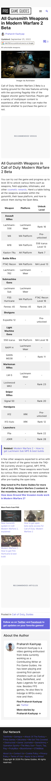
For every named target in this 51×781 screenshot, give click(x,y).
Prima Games (9, 739)
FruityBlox (13, 748)
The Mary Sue (27, 745)
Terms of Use (17, 756)
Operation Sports (11, 745)
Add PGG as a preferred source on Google (19, 43)
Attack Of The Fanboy (34, 736)
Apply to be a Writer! (34, 756)
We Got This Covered (38, 739)
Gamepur (18, 736)
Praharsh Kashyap (15, 33)
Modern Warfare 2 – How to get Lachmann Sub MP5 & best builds (24, 449)
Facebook (36, 622)
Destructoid (10, 742)
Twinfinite (7, 736)
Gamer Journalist (25, 742)
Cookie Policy (32, 753)
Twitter (22, 622)
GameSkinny (40, 742)
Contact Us (19, 753)
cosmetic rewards (17, 189)
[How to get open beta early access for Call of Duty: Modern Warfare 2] (34, 516)
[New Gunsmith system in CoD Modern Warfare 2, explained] (11, 516)
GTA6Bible (38, 748)
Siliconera (21, 739)
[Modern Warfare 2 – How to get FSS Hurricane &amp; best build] (11, 541)
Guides (29, 614)
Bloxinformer (26, 748)
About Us (7, 753)
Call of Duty (18, 614)
